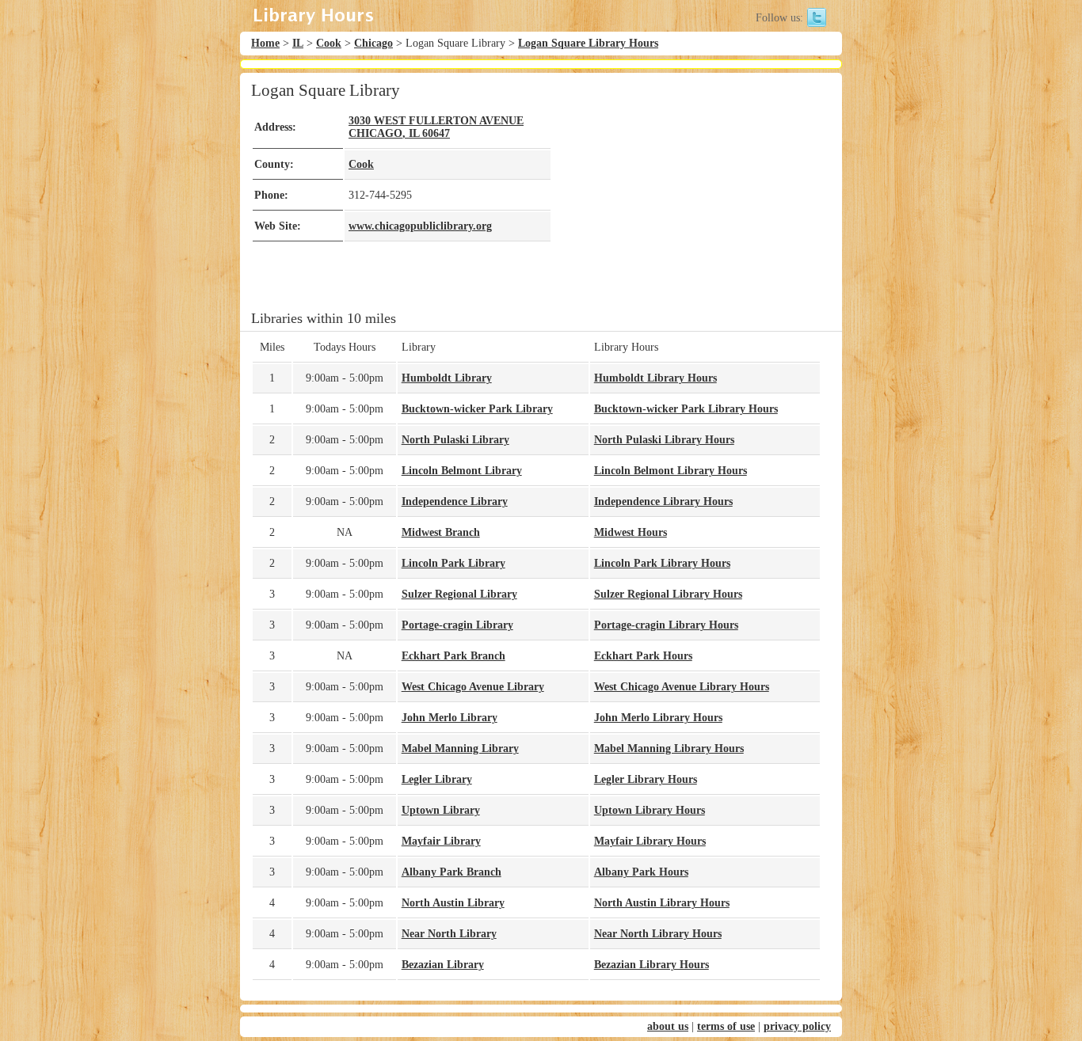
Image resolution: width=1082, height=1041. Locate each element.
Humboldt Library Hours (655, 378)
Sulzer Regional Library (459, 594)
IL (297, 43)
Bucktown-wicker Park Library (477, 409)
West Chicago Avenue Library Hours (681, 687)
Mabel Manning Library (460, 748)
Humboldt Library (447, 378)
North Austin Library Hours (662, 903)
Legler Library (437, 779)
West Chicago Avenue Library (473, 687)
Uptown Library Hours (649, 810)
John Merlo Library (449, 718)
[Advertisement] (687, 191)
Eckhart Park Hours (643, 656)
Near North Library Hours (658, 934)
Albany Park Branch (451, 872)
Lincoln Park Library (453, 563)
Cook (328, 43)
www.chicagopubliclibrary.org (420, 226)
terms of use (726, 1026)
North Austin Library (453, 903)
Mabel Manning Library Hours (669, 748)
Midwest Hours (630, 532)
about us (667, 1026)
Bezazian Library (443, 965)
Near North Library (449, 934)
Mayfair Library (441, 841)
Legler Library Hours (645, 779)
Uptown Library (441, 810)
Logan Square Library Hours (588, 43)
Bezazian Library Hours (651, 965)
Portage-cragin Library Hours (666, 625)
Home (265, 43)
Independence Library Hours (663, 501)
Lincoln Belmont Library (462, 471)
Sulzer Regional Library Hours (668, 594)
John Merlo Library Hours (658, 718)
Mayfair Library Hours (650, 841)
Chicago (373, 43)
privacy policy (797, 1026)
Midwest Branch (441, 532)
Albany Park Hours (641, 872)
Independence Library (455, 501)
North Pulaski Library (455, 440)
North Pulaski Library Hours (664, 440)
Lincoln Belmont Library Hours (670, 471)
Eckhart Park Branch (453, 656)
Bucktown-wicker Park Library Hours (686, 409)
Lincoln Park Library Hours (662, 563)
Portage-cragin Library (457, 625)
